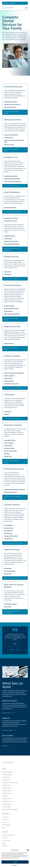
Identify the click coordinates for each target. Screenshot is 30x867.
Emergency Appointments (11, 134)
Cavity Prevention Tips (10, 107)
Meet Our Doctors (6, 713)
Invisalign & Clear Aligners (11, 536)
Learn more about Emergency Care (13, 185)
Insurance (4, 822)
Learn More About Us (7, 730)
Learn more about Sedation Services (13, 279)
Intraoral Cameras (9, 343)
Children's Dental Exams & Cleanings (14, 373)
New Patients (5, 817)
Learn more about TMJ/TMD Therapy (13, 578)
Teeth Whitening (8, 525)
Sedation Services (6, 785)
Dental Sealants (8, 311)
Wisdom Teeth (8, 456)
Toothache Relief (8, 137)
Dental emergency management (12, 181)
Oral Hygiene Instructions (11, 101)
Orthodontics (5, 796)
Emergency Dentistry (7, 774)
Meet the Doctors (6, 840)
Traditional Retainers (9, 236)
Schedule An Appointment (9, 3)
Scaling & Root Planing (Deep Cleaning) (14, 489)
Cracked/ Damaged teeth (10, 176)
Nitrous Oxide (7, 271)
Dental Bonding (8, 533)
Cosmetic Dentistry (6, 804)
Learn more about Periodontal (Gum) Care (12, 497)
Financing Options (6, 825)
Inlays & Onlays (8, 445)
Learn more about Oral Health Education (11, 112)
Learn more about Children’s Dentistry (13, 388)
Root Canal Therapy (9, 448)
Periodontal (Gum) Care (7, 801)
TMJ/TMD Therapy (6, 806)
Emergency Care (6, 777)
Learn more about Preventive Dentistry (10, 319)
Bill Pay (4, 843)
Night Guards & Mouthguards (12, 314)
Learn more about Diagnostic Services (10, 348)
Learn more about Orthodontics (13, 418)
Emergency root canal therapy (12, 178)
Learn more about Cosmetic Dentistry (13, 543)
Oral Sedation (7, 274)
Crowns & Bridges (8, 443)
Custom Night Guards (9, 571)
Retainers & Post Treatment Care (10, 782)
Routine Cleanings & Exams (11, 308)
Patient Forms (5, 819)
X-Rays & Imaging (9, 381)
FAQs (3, 827)
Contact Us (5, 746)
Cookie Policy (14, 865)
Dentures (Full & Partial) (10, 451)
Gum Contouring (8, 538)
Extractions (7, 453)
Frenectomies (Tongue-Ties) (11, 383)
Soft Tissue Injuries (9, 144)
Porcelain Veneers (9, 528)
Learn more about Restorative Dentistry (11, 461)
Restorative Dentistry (7, 798)
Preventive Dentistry (7, 788)
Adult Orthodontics (6, 780)
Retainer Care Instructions (11, 241)
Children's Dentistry (6, 793)
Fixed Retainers (8, 238)
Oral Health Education (7, 772)
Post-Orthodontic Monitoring (11, 244)
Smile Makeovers (8, 530)
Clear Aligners (7, 411)
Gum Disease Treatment (10, 492)
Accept (15, 862)
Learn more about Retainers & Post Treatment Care (12, 249)
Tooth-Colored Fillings (9, 440)
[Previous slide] (11, 649)
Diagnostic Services (6, 790)
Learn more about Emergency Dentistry (11, 149)
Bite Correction (8, 573)
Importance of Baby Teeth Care (12, 104)
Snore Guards (7, 606)
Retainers (6, 414)
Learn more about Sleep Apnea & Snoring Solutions (11, 611)
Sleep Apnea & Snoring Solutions (10, 809)
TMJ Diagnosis (8, 568)
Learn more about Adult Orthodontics (13, 212)
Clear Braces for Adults (10, 207)
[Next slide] (17, 649)
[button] (28, 850)
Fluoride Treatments (9, 306)
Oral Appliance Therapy (10, 604)
